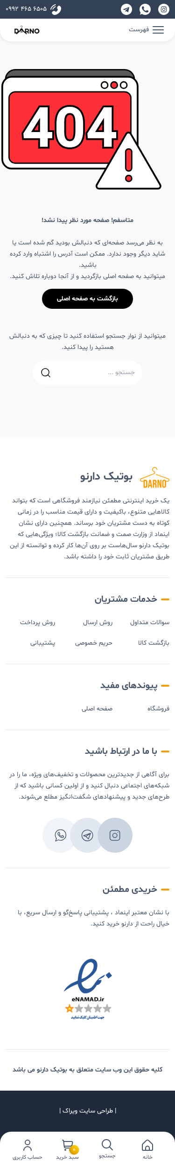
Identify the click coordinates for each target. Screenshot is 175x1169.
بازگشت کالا (153, 643)
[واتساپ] (145, 9)
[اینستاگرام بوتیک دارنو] (163, 9)
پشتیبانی (42, 643)
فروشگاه (158, 708)
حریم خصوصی (93, 643)
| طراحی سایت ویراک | (87, 1110)
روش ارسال (97, 622)
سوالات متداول (149, 622)
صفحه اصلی (97, 708)
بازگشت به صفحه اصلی (87, 298)
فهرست (139, 29)
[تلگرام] (126, 9)
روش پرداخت (37, 622)
